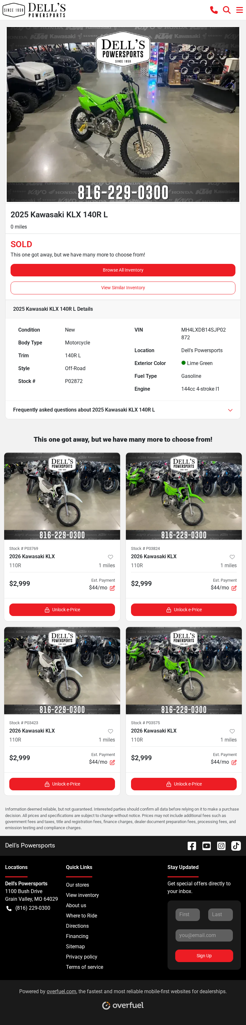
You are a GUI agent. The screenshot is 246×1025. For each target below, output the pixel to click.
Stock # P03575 (145, 722)
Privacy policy (81, 957)
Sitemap (75, 946)
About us (76, 905)
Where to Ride (81, 916)
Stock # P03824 (145, 548)
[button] (214, 10)
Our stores (77, 885)
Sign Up (204, 955)
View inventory (82, 895)
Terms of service (84, 967)
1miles (107, 565)
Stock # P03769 (23, 548)
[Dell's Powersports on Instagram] (218, 845)
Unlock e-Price (66, 609)
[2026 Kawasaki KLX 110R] (62, 496)
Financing (77, 936)
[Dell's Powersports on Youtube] (204, 845)
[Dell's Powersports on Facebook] (189, 845)
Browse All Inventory (123, 270)
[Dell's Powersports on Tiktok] (233, 845)
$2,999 (19, 583)
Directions (77, 926)
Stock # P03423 (23, 722)
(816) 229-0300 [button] (32, 908)
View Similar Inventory (123, 287)
